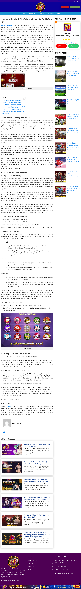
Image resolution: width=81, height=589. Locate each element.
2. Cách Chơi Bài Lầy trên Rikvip (12, 102)
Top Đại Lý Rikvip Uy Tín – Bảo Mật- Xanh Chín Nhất (37, 516)
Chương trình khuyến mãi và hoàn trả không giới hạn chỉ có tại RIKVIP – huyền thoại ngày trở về (37, 535)
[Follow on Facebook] (72, 1)
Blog (58, 13)
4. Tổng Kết (6, 113)
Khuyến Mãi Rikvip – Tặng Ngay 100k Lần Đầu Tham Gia (37, 445)
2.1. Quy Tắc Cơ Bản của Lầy (13, 104)
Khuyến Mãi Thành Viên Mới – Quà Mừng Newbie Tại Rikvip (36, 463)
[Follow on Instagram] (74, 1)
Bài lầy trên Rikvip (7, 25)
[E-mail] (4, 432)
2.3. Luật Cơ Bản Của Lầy (12, 107)
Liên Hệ (41, 13)
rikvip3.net (64, 570)
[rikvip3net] (40, 7)
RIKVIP (22, 13)
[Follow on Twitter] (75, 1)
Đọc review (74, 46)
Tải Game (62, 46)
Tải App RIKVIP (31, 13)
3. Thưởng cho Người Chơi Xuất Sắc (13, 111)
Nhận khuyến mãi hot (67, 43)
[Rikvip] (67, 27)
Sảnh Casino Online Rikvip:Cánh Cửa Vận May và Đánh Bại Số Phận (37, 498)
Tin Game (50, 13)
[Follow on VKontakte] (78, 1)
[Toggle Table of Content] (23, 98)
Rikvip (10, 406)
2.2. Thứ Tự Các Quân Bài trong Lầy (15, 106)
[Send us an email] (77, 1)
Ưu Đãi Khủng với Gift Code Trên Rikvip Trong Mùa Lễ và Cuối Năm (36, 481)
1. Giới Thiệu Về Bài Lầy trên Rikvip (13, 100)
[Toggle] (52, 557)
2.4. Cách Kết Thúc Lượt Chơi (14, 109)
